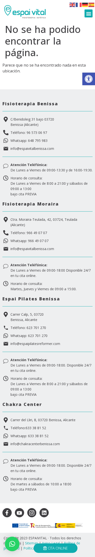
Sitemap (31, 543)
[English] (72, 4)
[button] (88, 79)
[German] (85, 4)
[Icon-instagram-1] (32, 512)
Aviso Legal (51, 543)
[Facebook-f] (7, 512)
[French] (79, 4)
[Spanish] (91, 4)
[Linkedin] (44, 512)
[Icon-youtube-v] (19, 512)
